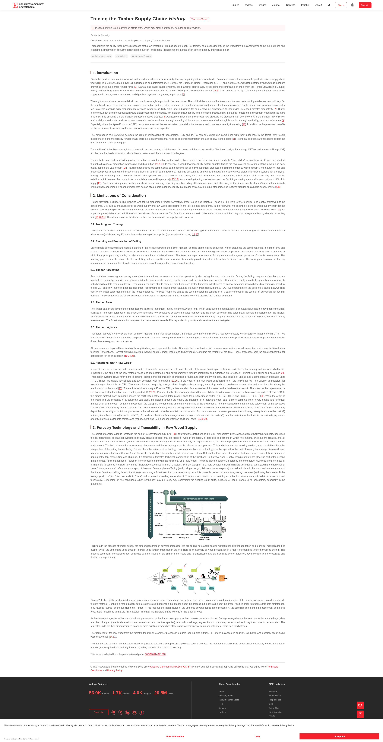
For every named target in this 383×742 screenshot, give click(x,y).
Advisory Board (226, 695)
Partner (222, 712)
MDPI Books (275, 695)
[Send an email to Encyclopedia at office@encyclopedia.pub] (113, 712)
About (318, 5)
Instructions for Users (229, 700)
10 (244, 124)
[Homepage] (15, 5)
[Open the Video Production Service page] (360, 705)
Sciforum (273, 691)
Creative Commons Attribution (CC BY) (171, 666)
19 (279, 209)
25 (132, 356)
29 (202, 419)
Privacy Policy (114, 670)
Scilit (271, 704)
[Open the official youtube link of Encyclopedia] (134, 712)
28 (262, 396)
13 (162, 164)
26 (176, 380)
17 (99, 183)
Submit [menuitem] (364, 5)
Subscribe (99, 712)
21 (103, 217)
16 (176, 179)
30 (205, 419)
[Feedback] (360, 714)
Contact (222, 708)
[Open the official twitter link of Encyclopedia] (120, 712)
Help (221, 704)
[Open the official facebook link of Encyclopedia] (141, 712)
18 (279, 187)
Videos (249, 5)
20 (100, 217)
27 (120, 388)
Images (262, 5)
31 (175, 434)
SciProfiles (274, 708)
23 (197, 234)
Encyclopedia (275, 712)
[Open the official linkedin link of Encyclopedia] (127, 712)
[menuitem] (352, 5)
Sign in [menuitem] (341, 5)
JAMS (272, 716)
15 (173, 179)
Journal (276, 5)
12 (158, 164)
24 (129, 356)
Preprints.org (275, 700)
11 (234, 139)
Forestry (105, 35)
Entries (235, 5)
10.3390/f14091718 (155, 654)
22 (193, 234)
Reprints (290, 5)
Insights (305, 5)
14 (124, 168)
